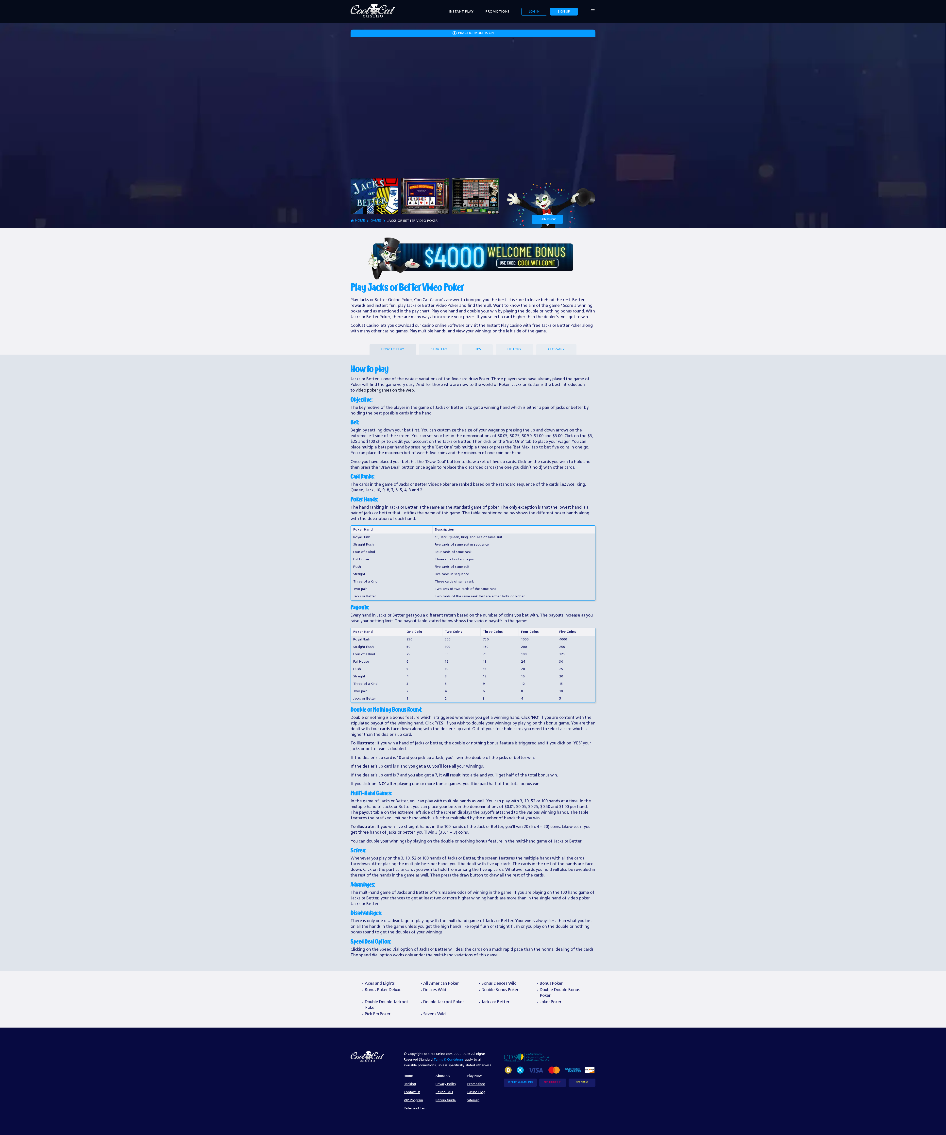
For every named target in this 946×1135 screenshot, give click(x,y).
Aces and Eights (380, 983)
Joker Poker (550, 1002)
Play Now (474, 1076)
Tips (477, 349)
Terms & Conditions (449, 1059)
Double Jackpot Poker (443, 1002)
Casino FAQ (444, 1092)
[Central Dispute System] (526, 1056)
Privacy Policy (446, 1084)
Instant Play (461, 11)
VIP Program (413, 1100)
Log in (534, 11)
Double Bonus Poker (500, 990)
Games (376, 220)
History (514, 349)
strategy (439, 349)
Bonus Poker (551, 983)
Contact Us (412, 1092)
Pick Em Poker (377, 1014)
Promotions (497, 11)
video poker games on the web (385, 390)
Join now (547, 219)
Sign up (564, 11)
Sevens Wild (434, 1014)
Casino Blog (476, 1092)
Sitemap (473, 1100)
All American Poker (441, 983)
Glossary (556, 349)
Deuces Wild (434, 990)
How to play (392, 349)
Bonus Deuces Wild (499, 983)
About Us (443, 1076)
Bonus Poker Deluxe (383, 990)
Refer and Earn (415, 1108)
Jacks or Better (495, 1002)
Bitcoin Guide (446, 1100)
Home (360, 220)
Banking (410, 1084)
